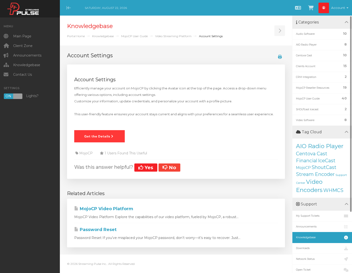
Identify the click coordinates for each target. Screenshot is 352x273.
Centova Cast (311, 154)
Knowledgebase (103, 36)
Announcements (306, 226)
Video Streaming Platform (173, 36)
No (171, 167)
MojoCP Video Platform (106, 208)
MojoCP (303, 167)
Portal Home (76, 36)
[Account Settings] (99, 136)
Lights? (22, 96)
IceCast (326, 160)
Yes (148, 167)
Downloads (303, 248)
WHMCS (333, 190)
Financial (306, 160)
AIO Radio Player (319, 146)
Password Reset (98, 229)
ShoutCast (324, 167)
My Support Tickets (307, 215)
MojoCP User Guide (134, 36)
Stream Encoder (315, 174)
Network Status (305, 259)
